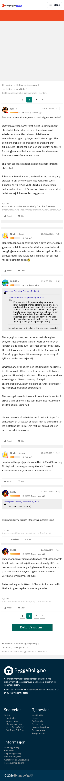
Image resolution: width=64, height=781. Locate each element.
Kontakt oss (10, 750)
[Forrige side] (36, 99)
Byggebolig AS (23, 775)
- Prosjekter (10, 718)
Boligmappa (37, 715)
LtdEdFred (15, 281)
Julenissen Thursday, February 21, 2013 (21, 291)
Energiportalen (39, 733)
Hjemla (35, 718)
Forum (7, 715)
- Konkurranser (11, 721)
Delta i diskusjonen (32, 627)
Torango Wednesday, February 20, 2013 (21, 501)
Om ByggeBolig (11, 747)
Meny (57, 4)
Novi (12, 234)
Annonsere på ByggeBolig (16, 759)
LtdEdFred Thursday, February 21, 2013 (27, 297)
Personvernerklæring (14, 762)
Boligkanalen (38, 721)
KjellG (13, 492)
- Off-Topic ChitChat (14, 730)
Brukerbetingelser (12, 756)
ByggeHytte (37, 724)
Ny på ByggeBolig (12, 753)
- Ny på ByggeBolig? (14, 727)
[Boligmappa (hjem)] (12, 4)
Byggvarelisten (39, 730)
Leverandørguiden (40, 727)
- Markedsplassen (13, 724)
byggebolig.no (38, 689)
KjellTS (13, 108)
